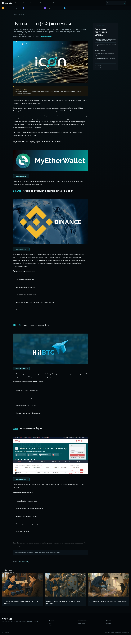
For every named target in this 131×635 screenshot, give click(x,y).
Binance (17, 190)
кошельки (21, 561)
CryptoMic (7, 3)
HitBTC (17, 325)
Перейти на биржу (20, 249)
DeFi (53, 3)
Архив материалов (82, 620)
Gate (15, 428)
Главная (17, 3)
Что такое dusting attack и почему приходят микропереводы (108, 601)
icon (27, 561)
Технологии (33, 3)
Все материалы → (8, 572)
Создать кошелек (20, 176)
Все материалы (98, 65)
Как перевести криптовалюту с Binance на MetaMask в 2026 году (105, 49)
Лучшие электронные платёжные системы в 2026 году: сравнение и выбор (105, 40)
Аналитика (60, 3)
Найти (124, 3)
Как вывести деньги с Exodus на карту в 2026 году (105, 59)
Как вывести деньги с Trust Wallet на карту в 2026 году (105, 45)
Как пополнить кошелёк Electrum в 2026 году (104, 54)
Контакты (108, 623)
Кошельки (21, 14)
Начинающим (7, 598)
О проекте (108, 620)
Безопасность (44, 3)
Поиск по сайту (98, 67)
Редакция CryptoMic (46, 36)
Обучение (51, 620)
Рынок (25, 3)
